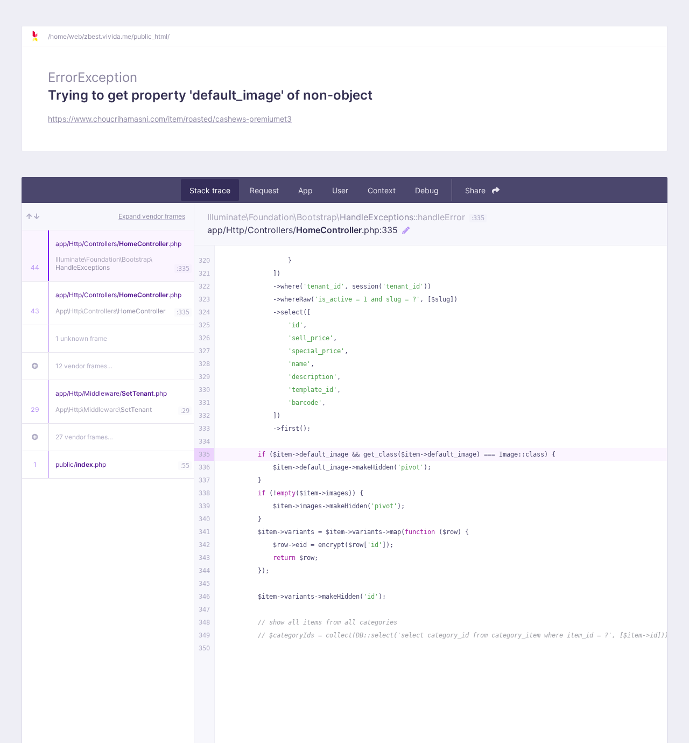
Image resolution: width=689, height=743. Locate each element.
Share (476, 190)
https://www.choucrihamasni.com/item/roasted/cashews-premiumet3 (170, 118)
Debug (427, 190)
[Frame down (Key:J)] (37, 216)
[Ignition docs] (39, 36)
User (340, 190)
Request (264, 190)
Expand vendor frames (151, 216)
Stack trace (209, 190)
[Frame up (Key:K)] (29, 216)
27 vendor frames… (84, 437)
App (305, 190)
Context (382, 190)
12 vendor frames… (84, 366)
